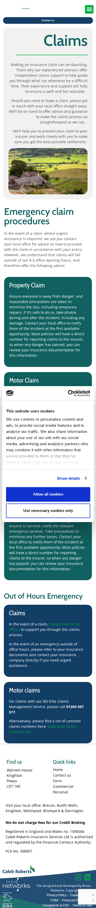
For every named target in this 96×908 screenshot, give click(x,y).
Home (58, 769)
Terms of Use (82, 905)
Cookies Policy (80, 895)
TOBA (54, 900)
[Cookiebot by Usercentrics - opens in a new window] (68, 393)
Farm (57, 780)
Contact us (62, 775)
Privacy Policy (57, 895)
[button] (89, 9)
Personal (60, 792)
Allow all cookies (48, 494)
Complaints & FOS (56, 905)
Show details (68, 478)
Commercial (63, 786)
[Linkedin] (87, 877)
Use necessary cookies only (48, 510)
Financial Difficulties (76, 900)
